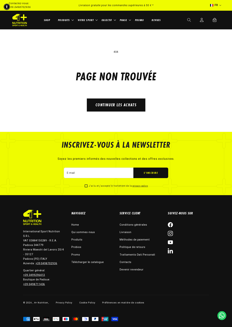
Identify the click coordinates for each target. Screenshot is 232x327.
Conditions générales (133, 224)
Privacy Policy (64, 302)
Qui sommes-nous (83, 232)
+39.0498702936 (20, 7)
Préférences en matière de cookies (123, 302)
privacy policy (140, 186)
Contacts (125, 262)
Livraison (125, 232)
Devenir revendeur (132, 269)
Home (75, 224)
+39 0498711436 (34, 284)
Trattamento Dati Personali (137, 254)
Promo (75, 254)
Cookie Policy (87, 302)
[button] (66, 20)
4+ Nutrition (41, 302)
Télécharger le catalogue (87, 262)
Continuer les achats (116, 105)
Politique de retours (132, 247)
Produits (76, 239)
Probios (76, 247)
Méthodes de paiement (135, 239)
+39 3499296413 (34, 274)
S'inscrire (151, 173)
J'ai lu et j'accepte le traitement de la (118, 186)
